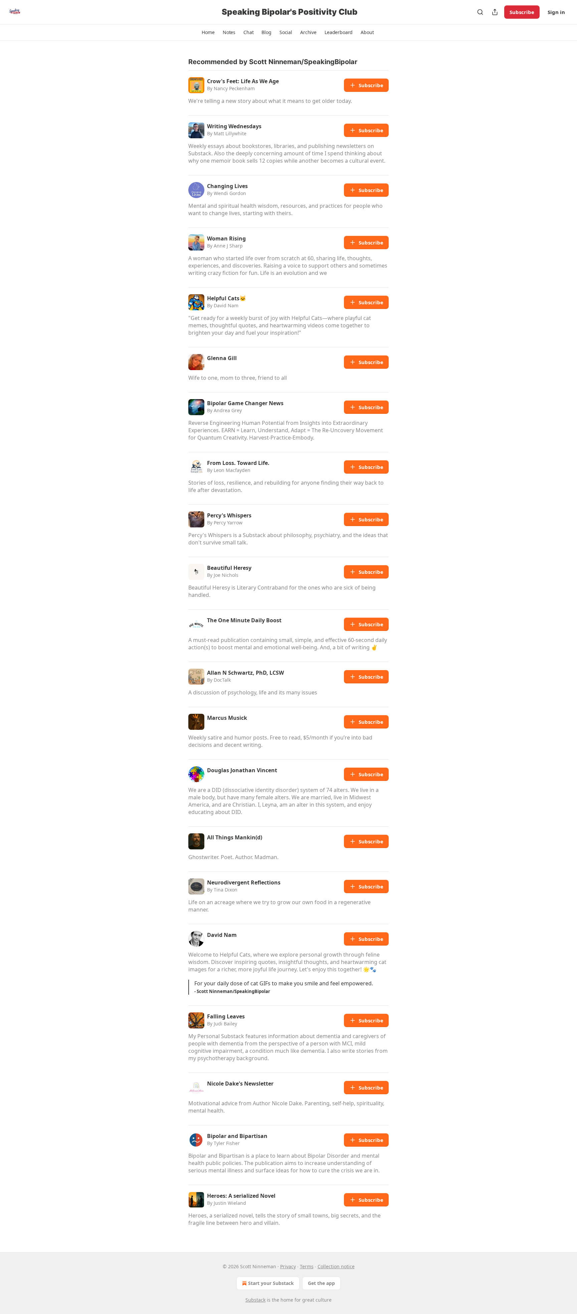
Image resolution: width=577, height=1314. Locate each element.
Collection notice (336, 1266)
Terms (307, 1266)
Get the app (321, 1283)
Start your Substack (271, 1283)
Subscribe (522, 12)
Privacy (288, 1266)
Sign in (556, 12)
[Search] (480, 12)
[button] (208, 32)
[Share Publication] (495, 12)
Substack (255, 1300)
